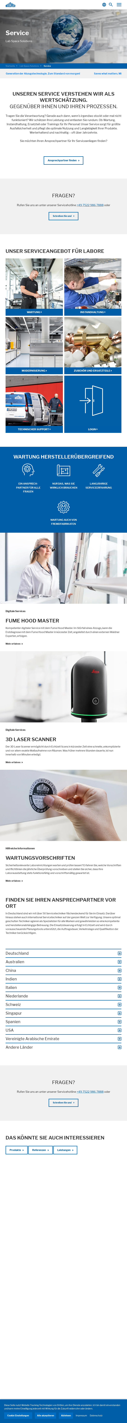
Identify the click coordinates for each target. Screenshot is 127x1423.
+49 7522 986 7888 (90, 205)
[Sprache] (104, 4)
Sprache (104, 4)
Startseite (10, 66)
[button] (119, 4)
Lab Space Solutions (29, 66)
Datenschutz (96, 1415)
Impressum (81, 1415)
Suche (111, 4)
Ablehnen (66, 1415)
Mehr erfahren (13, 643)
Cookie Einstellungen (18, 1415)
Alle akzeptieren (45, 1415)
